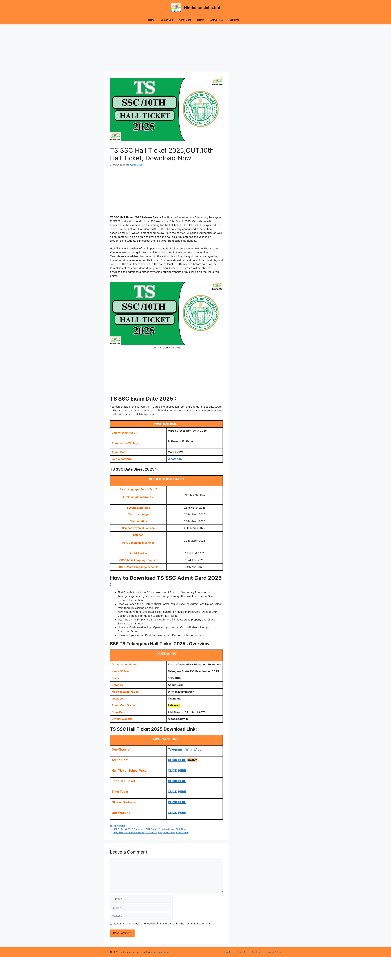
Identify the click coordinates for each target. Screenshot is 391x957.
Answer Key (216, 19)
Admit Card (185, 19)
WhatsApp (175, 458)
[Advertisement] (166, 49)
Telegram (175, 749)
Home (151, 19)
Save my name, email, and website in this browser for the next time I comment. (162, 923)
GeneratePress (161, 952)
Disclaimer (257, 952)
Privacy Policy (273, 952)
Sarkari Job (167, 19)
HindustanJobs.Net (202, 7)
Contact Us (242, 952)
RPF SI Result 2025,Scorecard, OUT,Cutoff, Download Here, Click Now (149, 829)
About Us (234, 19)
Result (200, 19)
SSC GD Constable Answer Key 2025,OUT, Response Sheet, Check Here (150, 832)
